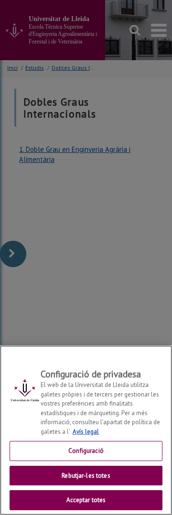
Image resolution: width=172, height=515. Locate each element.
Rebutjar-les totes (86, 476)
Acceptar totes (86, 500)
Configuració (86, 451)
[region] (86, 430)
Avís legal (86, 432)
